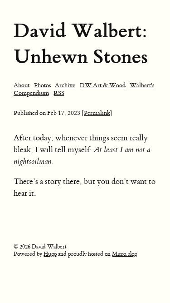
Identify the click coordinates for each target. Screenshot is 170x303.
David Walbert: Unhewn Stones (81, 44)
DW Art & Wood (103, 85)
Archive (65, 85)
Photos (42, 85)
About (21, 85)
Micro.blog (124, 254)
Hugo (50, 254)
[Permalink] (97, 113)
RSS (58, 93)
